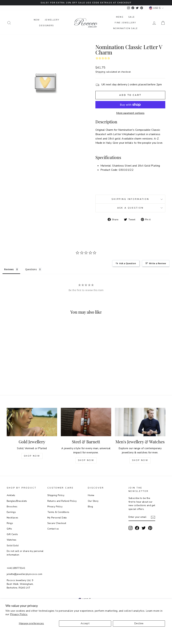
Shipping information (130, 199)
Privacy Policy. (19, 614)
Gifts (9, 528)
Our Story (93, 501)
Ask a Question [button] (127, 263)
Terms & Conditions (58, 512)
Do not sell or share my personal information (25, 552)
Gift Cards (12, 534)
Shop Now (32, 456)
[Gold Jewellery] (32, 422)
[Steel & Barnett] (86, 422)
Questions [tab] (31, 269)
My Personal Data (57, 517)
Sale (131, 17)
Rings (10, 523)
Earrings (11, 512)
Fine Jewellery (125, 22)
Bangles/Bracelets (17, 501)
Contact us (53, 528)
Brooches (12, 506)
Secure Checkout (56, 523)
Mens (119, 17)
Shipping (100, 71)
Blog (90, 506)
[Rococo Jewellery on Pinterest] (150, 528)
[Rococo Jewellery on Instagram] (130, 528)
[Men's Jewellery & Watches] (140, 422)
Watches (11, 539)
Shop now (86, 460)
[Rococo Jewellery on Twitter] (144, 528)
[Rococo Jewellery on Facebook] (137, 528)
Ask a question (130, 207)
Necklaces (12, 517)
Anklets (11, 495)
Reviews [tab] (9, 269)
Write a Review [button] (157, 263)
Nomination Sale (125, 28)
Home (91, 495)
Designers (46, 25)
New (37, 19)
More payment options (130, 113)
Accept (85, 623)
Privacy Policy (55, 506)
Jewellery (52, 19)
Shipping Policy (55, 495)
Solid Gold (12, 545)
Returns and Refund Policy (62, 501)
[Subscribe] (153, 517)
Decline (139, 623)
